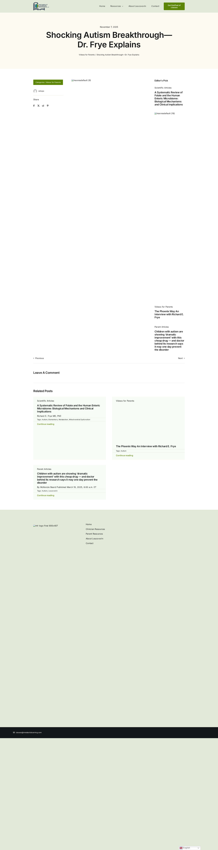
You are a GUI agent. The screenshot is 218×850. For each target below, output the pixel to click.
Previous (39, 358)
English (186, 848)
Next (180, 358)
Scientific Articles (163, 87)
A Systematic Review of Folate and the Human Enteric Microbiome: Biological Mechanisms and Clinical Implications (169, 98)
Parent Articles (162, 327)
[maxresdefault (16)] (170, 113)
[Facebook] (34, 106)
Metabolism (63, 419)
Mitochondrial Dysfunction (79, 419)
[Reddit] (43, 106)
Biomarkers (53, 419)
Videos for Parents (53, 82)
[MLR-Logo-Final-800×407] (41, 3)
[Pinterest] (47, 106)
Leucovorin (52, 639)
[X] (38, 106)
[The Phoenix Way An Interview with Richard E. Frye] (148, 404)
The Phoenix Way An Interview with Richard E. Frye (169, 314)
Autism (44, 419)
